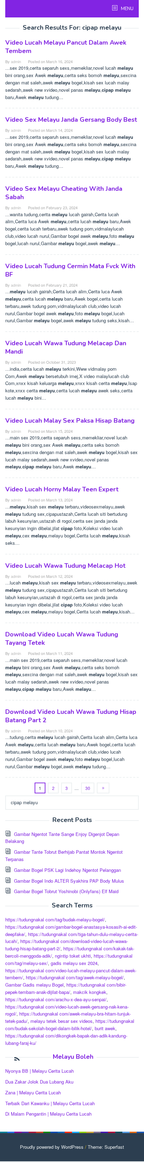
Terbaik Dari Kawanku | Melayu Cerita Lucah (50, 1103)
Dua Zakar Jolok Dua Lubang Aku (39, 1081)
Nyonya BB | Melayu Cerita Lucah (39, 1070)
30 (87, 788)
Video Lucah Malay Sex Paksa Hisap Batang (70, 420)
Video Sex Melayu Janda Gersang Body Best (71, 119)
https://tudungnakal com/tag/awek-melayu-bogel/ (75, 977)
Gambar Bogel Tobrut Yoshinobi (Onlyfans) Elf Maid (66, 891)
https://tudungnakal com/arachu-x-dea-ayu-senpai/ (56, 999)
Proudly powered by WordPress (52, 1147)
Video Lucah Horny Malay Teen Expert (61, 489)
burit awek (105, 1028)
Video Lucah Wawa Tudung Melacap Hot (65, 565)
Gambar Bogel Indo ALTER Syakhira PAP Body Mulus (69, 880)
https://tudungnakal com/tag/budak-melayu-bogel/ (55, 919)
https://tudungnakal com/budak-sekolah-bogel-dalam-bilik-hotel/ (69, 1025)
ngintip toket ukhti (73, 955)
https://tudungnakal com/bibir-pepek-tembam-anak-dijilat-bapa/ (65, 988)
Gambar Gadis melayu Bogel (34, 984)
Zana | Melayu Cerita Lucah (33, 1092)
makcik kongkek (89, 992)
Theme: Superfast (106, 1147)
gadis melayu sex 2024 (74, 963)
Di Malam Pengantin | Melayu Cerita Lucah (48, 1113)
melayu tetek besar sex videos (61, 1021)
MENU (127, 9)
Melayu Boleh (73, 1056)
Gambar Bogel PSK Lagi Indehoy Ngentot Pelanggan (67, 870)
